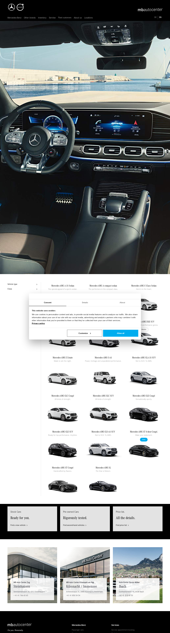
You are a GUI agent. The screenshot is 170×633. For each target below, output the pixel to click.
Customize (83, 333)
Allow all (120, 333)
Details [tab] (85, 302)
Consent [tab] (47, 302)
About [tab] (122, 302)
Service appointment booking (122, 630)
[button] (14, 18)
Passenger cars (78, 630)
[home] (19, 6)
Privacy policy (38, 323)
